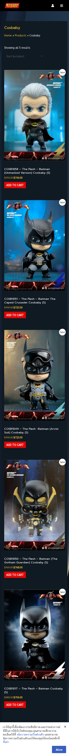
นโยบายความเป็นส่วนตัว (30, 734)
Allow (59, 749)
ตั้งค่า (6, 742)
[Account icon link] (52, 5)
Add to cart (15, 185)
